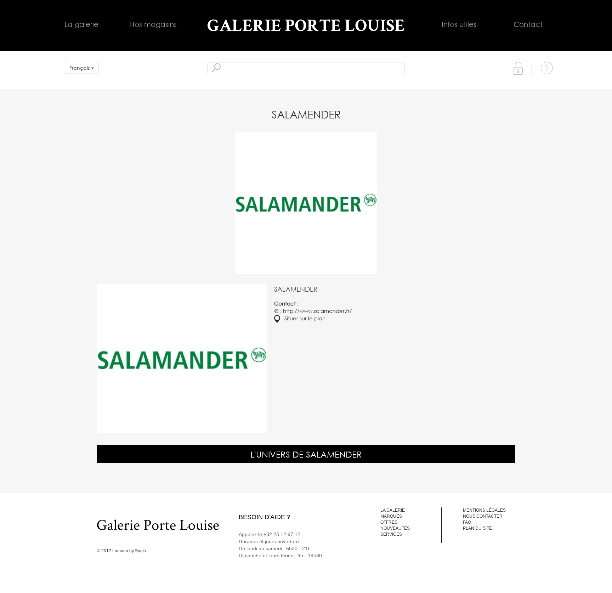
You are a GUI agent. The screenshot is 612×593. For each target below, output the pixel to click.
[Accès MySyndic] (518, 68)
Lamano (120, 550)
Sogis (140, 550)
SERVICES (391, 534)
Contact (528, 24)
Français (80, 67)
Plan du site (477, 528)
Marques (391, 516)
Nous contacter (483, 516)
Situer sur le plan (302, 318)
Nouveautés (395, 528)
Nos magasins (153, 24)
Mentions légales (484, 510)
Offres (388, 522)
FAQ (467, 522)
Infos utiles (459, 24)
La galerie (81, 24)
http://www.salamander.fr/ (317, 310)
